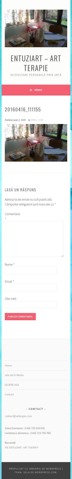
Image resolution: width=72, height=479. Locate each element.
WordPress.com (46, 472)
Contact (9, 394)
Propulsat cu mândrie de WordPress (35, 468)
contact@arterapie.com (18, 416)
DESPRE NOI (12, 385)
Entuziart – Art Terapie (36, 63)
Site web (10, 298)
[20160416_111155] (36, 160)
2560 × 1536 (37, 119)
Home (8, 365)
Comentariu (11, 216)
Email (9, 281)
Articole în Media (14, 375)
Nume (10, 264)
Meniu (38, 90)
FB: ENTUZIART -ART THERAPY (21, 447)
